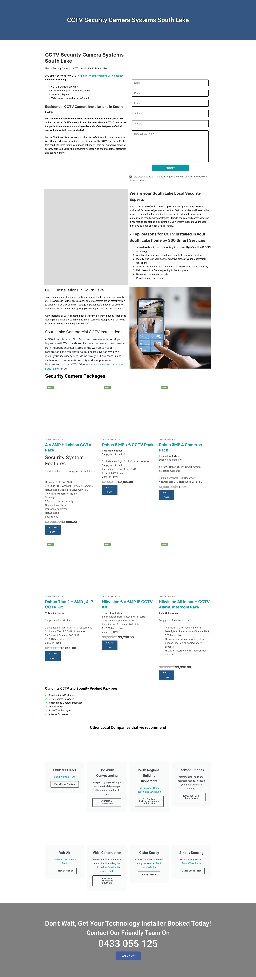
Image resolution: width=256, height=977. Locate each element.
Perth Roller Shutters (64, 784)
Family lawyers (149, 874)
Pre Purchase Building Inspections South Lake (149, 801)
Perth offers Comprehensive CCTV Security (100, 75)
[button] (53, 530)
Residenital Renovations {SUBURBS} (107, 880)
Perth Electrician (65, 870)
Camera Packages (54, 439)
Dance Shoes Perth (191, 870)
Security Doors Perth (64, 777)
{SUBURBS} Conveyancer (107, 802)
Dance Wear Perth (191, 863)
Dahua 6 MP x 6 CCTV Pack (127, 444)
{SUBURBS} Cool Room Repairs (191, 797)
